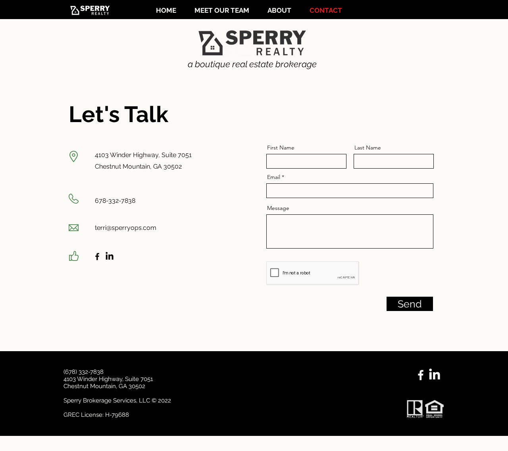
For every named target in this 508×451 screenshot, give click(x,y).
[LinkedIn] (109, 256)
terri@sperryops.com (125, 227)
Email (273, 177)
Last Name (367, 147)
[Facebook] (97, 256)
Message (278, 208)
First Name (280, 147)
